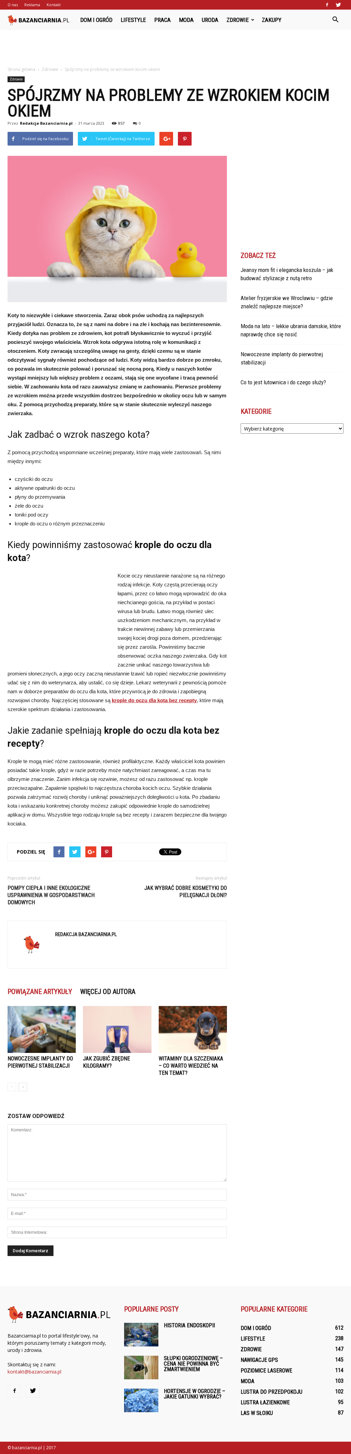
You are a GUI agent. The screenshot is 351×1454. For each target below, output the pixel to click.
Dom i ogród (96, 19)
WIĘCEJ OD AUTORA (107, 991)
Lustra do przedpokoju (271, 1392)
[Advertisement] (175, 48)
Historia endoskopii (189, 1325)
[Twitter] (338, 5)
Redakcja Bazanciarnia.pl (46, 123)
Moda (186, 19)
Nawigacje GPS (259, 1360)
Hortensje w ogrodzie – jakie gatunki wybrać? (194, 1394)
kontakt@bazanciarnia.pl (34, 1371)
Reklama (32, 4)
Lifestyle (133, 19)
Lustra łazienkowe (265, 1402)
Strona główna (21, 69)
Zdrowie (238, 19)
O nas (13, 4)
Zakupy (271, 19)
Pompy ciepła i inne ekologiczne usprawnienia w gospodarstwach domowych (51, 895)
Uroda (210, 19)
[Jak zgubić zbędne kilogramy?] (117, 1029)
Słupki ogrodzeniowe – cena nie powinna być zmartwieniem (193, 1363)
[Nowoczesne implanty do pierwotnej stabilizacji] (42, 1029)
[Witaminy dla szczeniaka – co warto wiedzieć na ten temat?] (193, 1029)
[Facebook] (327, 5)
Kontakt (54, 4)
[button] (335, 20)
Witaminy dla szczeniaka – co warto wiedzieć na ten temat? (191, 1065)
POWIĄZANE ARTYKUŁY (40, 991)
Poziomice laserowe (266, 1370)
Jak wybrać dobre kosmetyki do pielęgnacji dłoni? (185, 891)
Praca (162, 19)
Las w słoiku (257, 1413)
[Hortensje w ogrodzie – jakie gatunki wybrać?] (141, 1400)
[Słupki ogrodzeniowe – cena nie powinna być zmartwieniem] (141, 1367)
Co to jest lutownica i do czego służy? (283, 382)
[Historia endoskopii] (141, 1334)
